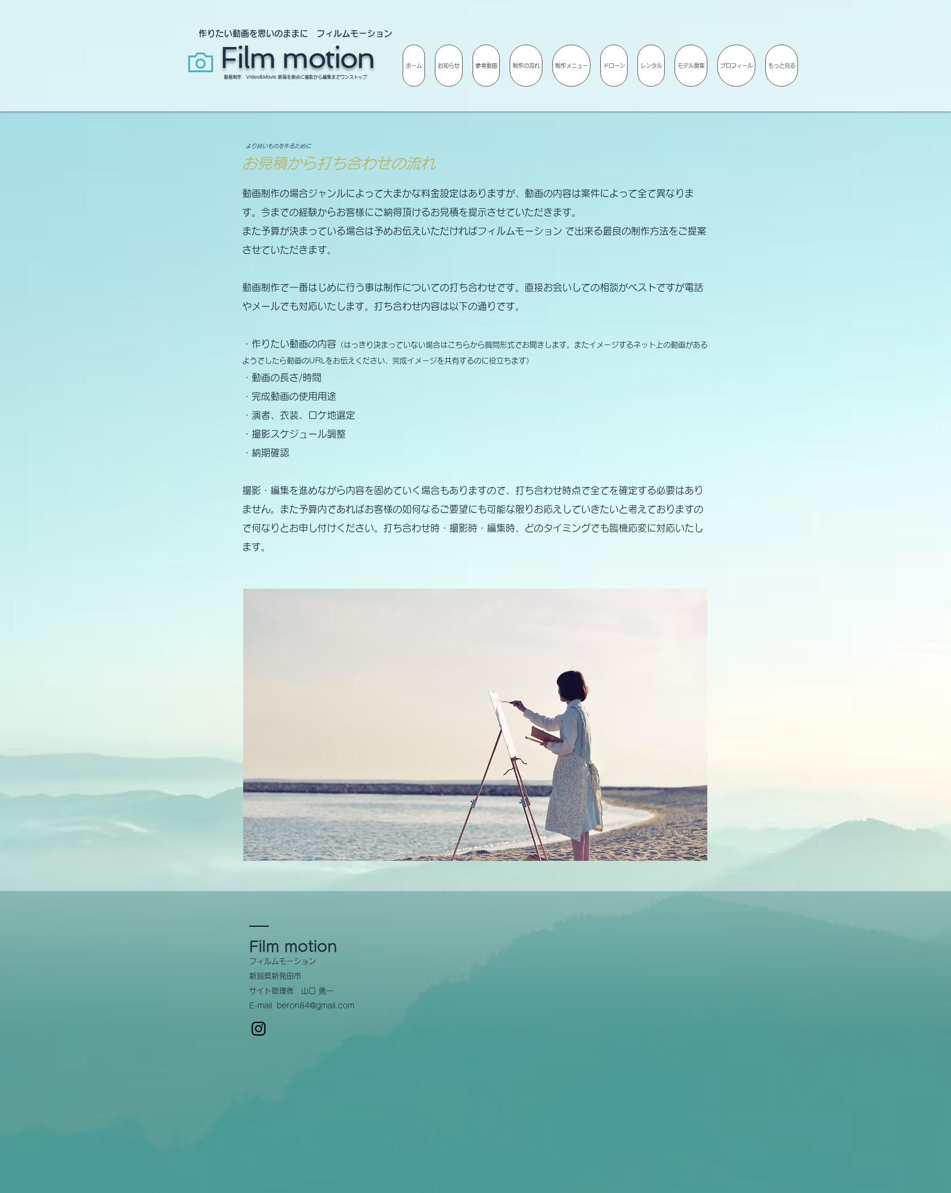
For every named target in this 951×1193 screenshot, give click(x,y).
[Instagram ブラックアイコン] (258, 1028)
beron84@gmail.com (315, 1005)
